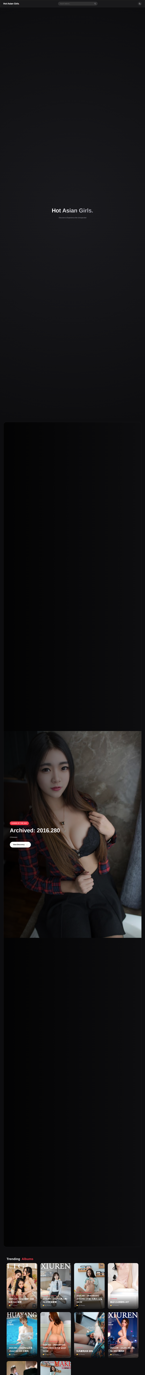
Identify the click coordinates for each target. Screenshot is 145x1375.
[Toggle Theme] (140, 4)
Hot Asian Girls (11, 3)
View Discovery (20, 844)
